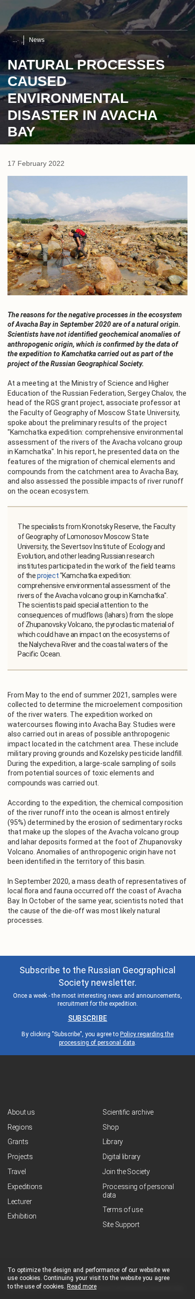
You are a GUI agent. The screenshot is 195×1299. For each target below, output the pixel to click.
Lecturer (20, 1202)
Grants (18, 1142)
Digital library (121, 1157)
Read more (81, 1286)
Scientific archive (128, 1112)
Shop (110, 1127)
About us (21, 1112)
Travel (17, 1172)
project (47, 576)
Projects (20, 1157)
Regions (20, 1127)
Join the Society (126, 1172)
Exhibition (22, 1216)
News (36, 39)
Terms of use (122, 1210)
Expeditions (25, 1187)
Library (112, 1142)
